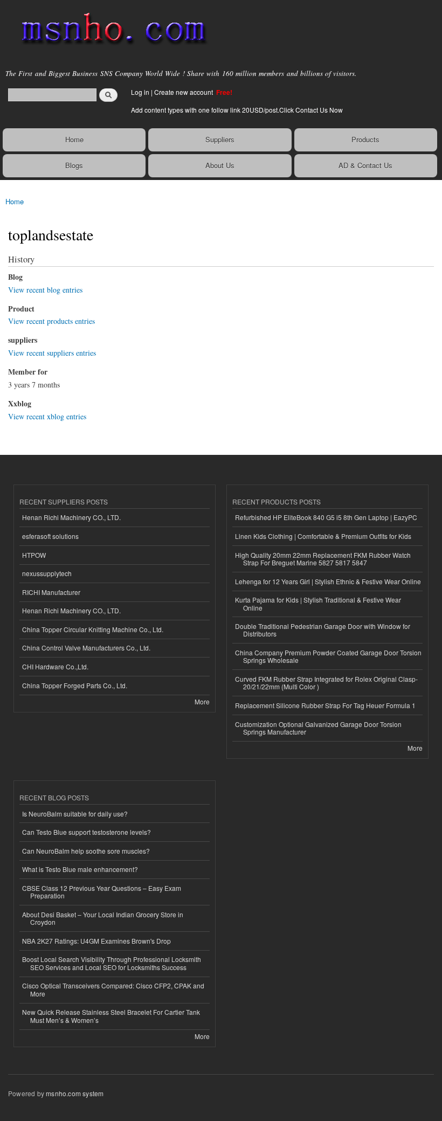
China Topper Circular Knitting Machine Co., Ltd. (92, 629)
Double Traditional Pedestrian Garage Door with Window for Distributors (322, 629)
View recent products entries (51, 321)
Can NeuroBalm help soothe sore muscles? (86, 850)
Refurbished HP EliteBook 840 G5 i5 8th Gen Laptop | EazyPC (326, 517)
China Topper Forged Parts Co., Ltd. (74, 685)
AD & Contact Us (365, 165)
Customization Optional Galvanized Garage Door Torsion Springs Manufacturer (318, 727)
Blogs (74, 165)
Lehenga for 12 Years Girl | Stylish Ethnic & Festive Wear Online (328, 581)
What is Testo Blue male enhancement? (80, 869)
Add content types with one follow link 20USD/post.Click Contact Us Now (237, 109)
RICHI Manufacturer (51, 592)
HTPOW (34, 554)
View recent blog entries (45, 290)
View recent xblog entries (47, 416)
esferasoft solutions (50, 536)
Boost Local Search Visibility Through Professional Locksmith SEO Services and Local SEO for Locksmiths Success (111, 962)
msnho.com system (74, 1093)
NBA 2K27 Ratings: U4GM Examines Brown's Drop (96, 940)
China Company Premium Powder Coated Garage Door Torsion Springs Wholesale (328, 656)
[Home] (109, 29)
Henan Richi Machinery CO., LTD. (71, 517)
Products (365, 139)
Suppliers (219, 139)
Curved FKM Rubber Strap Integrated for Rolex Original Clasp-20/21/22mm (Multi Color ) (326, 682)
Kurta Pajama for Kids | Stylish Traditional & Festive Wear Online (318, 603)
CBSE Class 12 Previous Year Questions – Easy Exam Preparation (101, 891)
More (202, 701)
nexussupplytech (47, 573)
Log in (140, 91)
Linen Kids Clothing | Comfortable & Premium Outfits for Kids (323, 536)
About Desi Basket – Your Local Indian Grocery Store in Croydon (102, 918)
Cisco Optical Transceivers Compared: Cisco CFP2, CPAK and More (113, 989)
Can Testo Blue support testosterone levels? (86, 831)
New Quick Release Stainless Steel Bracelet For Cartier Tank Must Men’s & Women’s (111, 1015)
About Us (219, 165)
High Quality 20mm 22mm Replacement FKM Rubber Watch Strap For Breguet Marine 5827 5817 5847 (323, 558)
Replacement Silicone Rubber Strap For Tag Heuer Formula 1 (325, 705)
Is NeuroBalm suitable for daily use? (75, 813)
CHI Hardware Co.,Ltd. (55, 666)
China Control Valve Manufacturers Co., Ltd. (86, 647)
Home (74, 139)
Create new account (184, 91)
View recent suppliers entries (52, 353)
